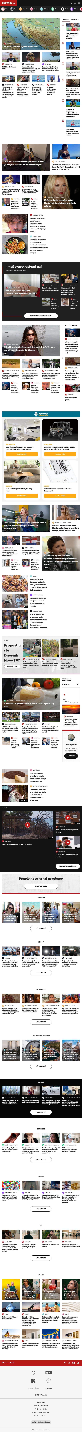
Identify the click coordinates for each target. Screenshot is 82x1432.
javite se (71, 756)
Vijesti (6, 8)
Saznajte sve (12, 666)
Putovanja (46, 8)
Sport (15, 8)
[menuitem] (75, 3)
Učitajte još (41, 928)
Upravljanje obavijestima (42, 1422)
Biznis (66, 8)
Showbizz (25, 8)
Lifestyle (36, 8)
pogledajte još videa (67, 866)
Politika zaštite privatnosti (41, 1412)
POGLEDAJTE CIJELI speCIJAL (41, 316)
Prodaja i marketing (41, 1405)
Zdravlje (57, 8)
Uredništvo (41, 1402)
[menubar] (75, 3)
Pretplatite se (41, 886)
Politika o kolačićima (41, 1416)
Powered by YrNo (74, 703)
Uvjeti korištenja (41, 1409)
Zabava (76, 8)
